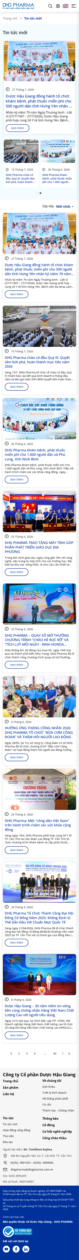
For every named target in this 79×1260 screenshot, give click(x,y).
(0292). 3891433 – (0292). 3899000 (32, 1162)
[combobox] (65, 206)
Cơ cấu (46, 1104)
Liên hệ (8, 1094)
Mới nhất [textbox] (63, 206)
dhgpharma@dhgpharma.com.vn (32, 1169)
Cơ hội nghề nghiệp (57, 1131)
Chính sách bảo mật (13, 1217)
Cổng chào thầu (54, 1138)
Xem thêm (17, 128)
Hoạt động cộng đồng (16, 1130)
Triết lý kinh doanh (54, 1092)
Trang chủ (10, 18)
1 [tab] (37, 193)
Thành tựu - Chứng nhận (58, 1110)
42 (54, 1054)
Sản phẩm (10, 1087)
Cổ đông (48, 1125)
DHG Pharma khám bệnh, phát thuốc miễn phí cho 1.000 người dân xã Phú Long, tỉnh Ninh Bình (57, 178)
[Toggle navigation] (74, 6)
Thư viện (8, 1136)
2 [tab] (40, 193)
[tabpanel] (21, 163)
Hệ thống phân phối (55, 1098)
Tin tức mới (10, 1124)
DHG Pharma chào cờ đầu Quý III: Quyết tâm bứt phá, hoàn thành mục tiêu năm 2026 (20, 178)
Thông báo (50, 1118)
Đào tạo (8, 1142)
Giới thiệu (48, 1086)
